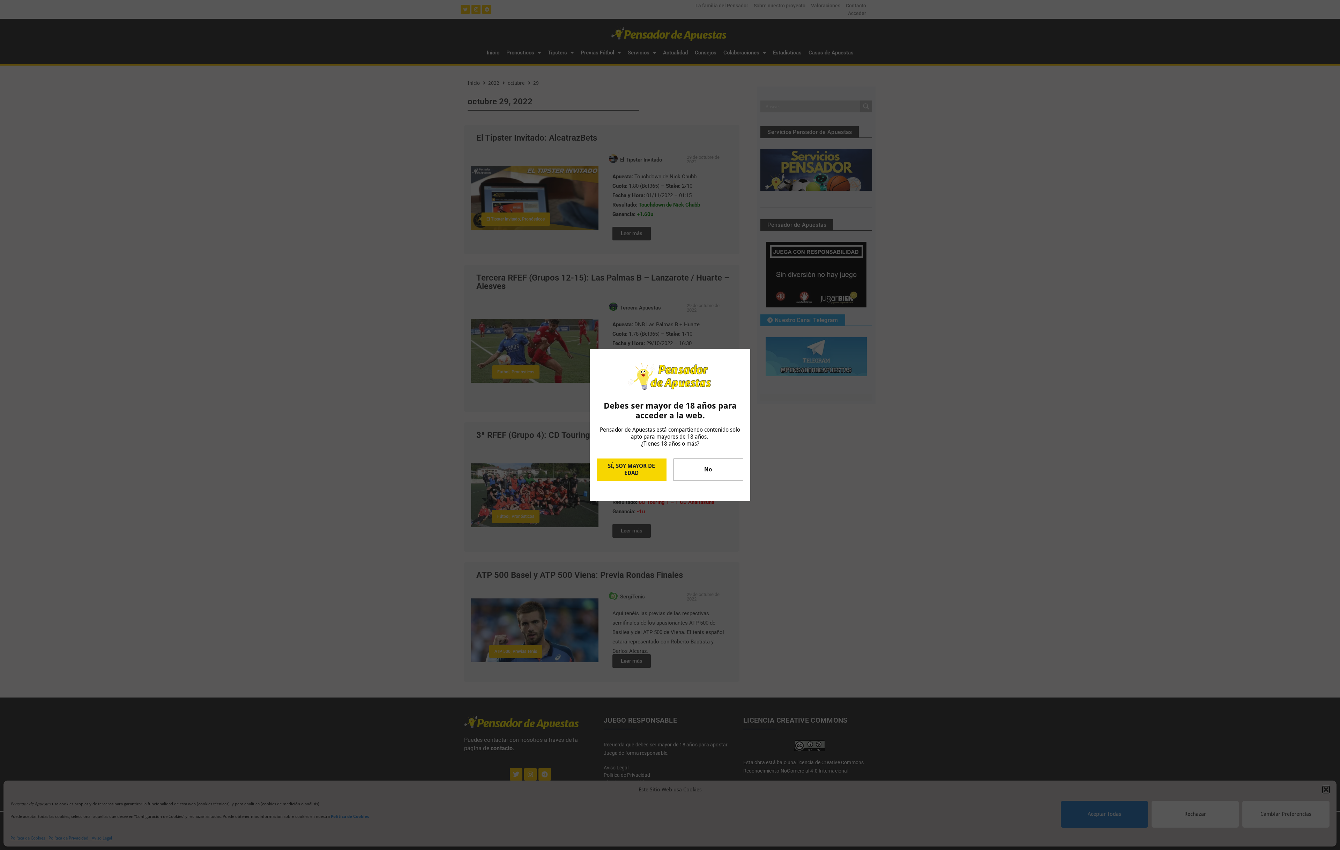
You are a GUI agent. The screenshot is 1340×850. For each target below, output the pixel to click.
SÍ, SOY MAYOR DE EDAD (631, 469)
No (708, 469)
